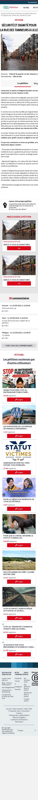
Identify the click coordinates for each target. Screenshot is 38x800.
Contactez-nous (14, 747)
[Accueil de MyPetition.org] (10, 7)
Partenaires (19, 758)
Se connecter (32, 2)
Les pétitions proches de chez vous (7, 733)
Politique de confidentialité (19, 752)
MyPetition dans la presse (28, 731)
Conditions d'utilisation (19, 756)
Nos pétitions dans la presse (27, 723)
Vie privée (25, 747)
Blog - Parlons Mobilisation (7, 720)
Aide (25, 745)
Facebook (18, 715)
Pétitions (11, 13)
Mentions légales (19, 754)
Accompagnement (8, 724)
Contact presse (26, 736)
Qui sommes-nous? (27, 716)
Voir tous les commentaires (19, 345)
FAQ (30, 745)
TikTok (17, 718)
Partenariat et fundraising (7, 727)
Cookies (19, 750)
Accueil (26, 7)
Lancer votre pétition (6, 716)
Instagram (18, 723)
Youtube (17, 726)
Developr (11, 769)
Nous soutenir (18, 745)
